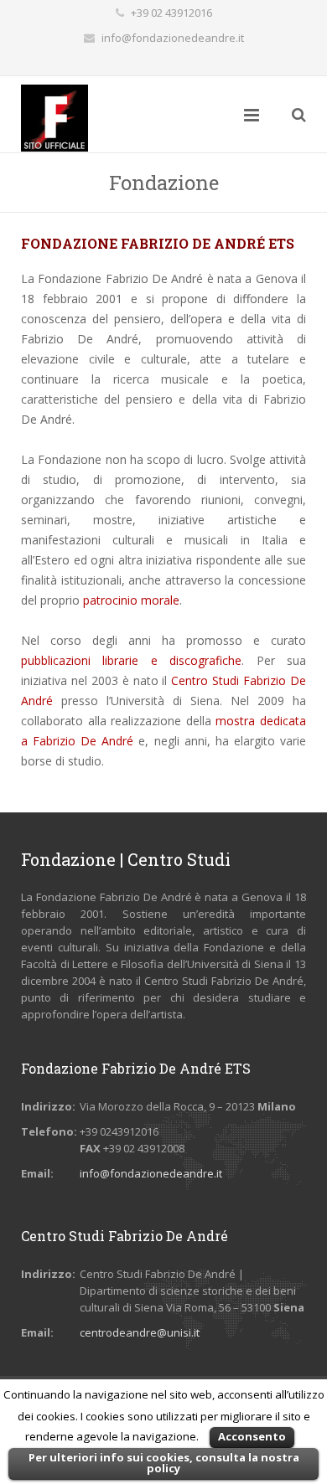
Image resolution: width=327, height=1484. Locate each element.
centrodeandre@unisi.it (140, 1332)
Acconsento (252, 1436)
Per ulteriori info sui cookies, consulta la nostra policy (164, 1463)
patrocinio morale (131, 600)
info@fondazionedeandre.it (172, 37)
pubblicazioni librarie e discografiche (131, 660)
